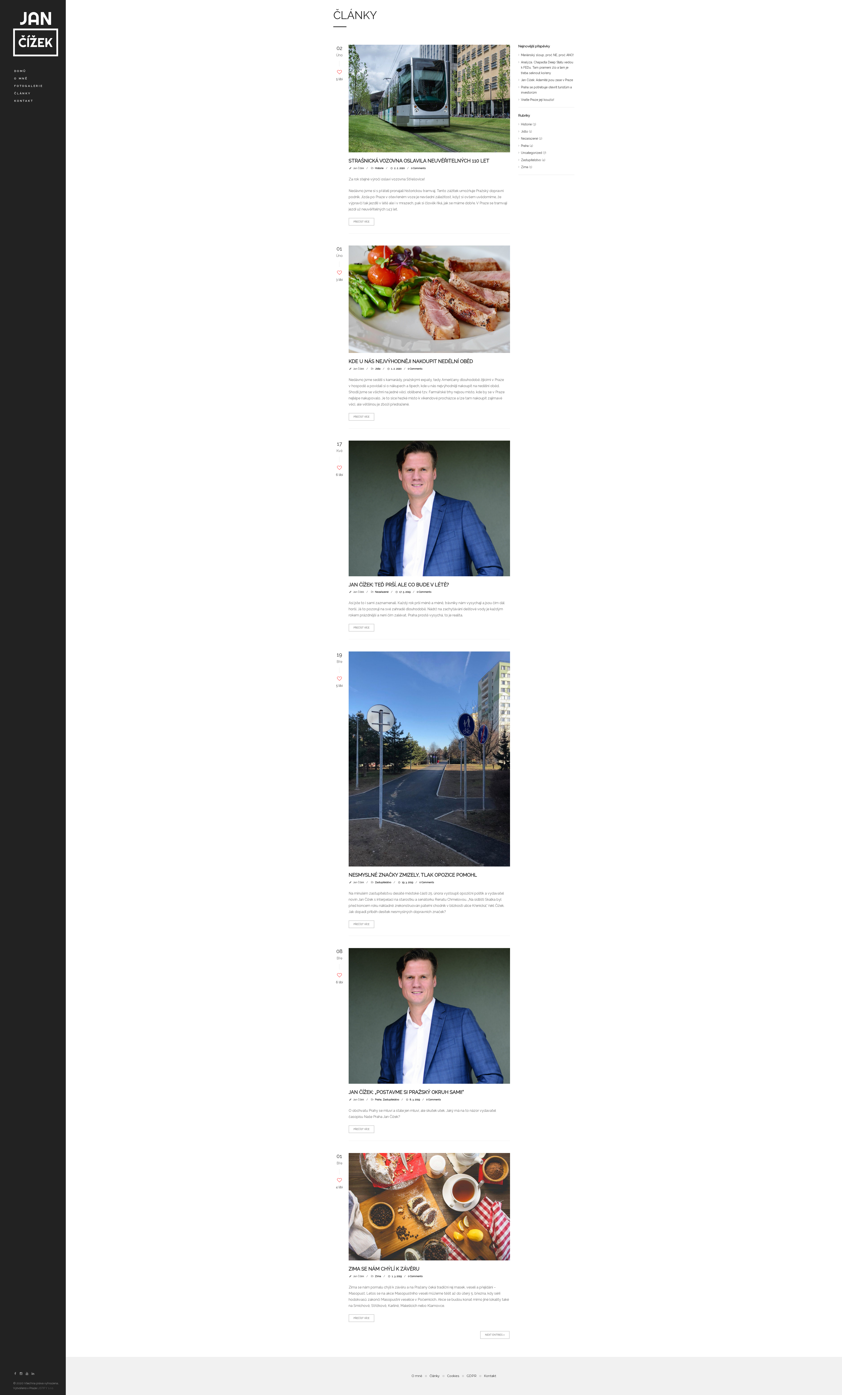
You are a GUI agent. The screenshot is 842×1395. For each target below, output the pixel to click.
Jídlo (377, 368)
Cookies (453, 1376)
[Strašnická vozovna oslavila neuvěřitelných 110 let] (429, 98)
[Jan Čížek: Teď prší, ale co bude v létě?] (429, 508)
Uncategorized (531, 153)
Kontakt (24, 100)
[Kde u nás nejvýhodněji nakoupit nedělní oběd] (429, 299)
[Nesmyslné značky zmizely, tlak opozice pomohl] (429, 759)
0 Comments (418, 168)
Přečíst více (361, 221)
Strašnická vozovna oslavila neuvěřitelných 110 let (419, 161)
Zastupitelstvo (383, 882)
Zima (378, 1276)
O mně (21, 78)
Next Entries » (495, 1334)
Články (22, 93)
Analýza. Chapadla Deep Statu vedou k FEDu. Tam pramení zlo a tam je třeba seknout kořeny (547, 67)
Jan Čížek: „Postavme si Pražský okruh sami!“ (406, 1092)
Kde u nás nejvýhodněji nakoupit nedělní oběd (411, 361)
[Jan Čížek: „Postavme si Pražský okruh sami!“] (429, 1016)
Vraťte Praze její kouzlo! (537, 99)
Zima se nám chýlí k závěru (384, 1269)
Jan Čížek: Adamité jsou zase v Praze (547, 80)
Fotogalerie (28, 85)
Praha (378, 1099)
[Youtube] (27, 1373)
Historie (379, 168)
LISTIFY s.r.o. (45, 1388)
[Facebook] (15, 1373)
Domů (20, 71)
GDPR (471, 1376)
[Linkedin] (33, 1373)
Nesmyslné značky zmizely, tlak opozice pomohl (413, 875)
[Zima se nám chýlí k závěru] (429, 1206)
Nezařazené (382, 592)
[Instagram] (21, 1373)
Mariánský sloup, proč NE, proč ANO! (547, 55)
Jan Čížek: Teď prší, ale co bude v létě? (399, 584)
